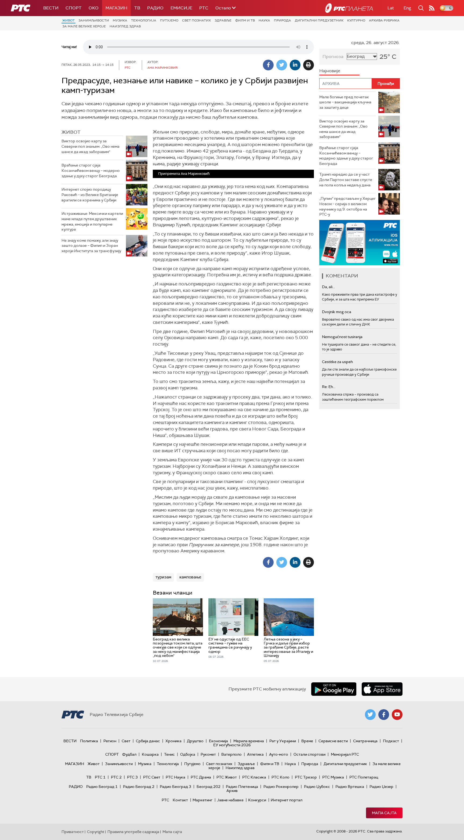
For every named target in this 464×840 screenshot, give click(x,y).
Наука (264, 20)
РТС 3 (132, 777)
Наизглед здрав (125, 26)
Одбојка (187, 754)
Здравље (223, 20)
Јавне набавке (230, 800)
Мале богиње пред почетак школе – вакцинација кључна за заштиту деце (345, 102)
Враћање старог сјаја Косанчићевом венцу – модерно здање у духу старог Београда (90, 170)
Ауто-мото (278, 754)
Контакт (180, 800)
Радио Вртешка (349, 786)
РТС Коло (280, 777)
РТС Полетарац (363, 777)
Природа (282, 20)
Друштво (195, 740)
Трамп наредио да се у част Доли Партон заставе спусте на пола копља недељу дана (345, 179)
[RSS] (431, 8)
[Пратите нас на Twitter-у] (370, 714)
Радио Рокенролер (281, 786)
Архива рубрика (384, 20)
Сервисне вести (333, 740)
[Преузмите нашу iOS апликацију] (382, 689)
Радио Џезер (381, 786)
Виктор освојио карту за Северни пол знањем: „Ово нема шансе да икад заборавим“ (90, 146)
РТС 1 (100, 777)
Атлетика (255, 754)
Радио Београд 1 (102, 786)
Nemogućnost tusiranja (342, 336)
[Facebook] (268, 65)
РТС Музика (333, 777)
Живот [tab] (71, 132)
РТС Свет (151, 777)
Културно (356, 20)
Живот (68, 20)
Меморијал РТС (345, 754)
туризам (163, 577)
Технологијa (143, 20)
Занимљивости (93, 20)
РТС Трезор (306, 777)
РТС (203, 8)
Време (307, 740)
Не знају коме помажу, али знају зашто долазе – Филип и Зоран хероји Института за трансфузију (91, 245)
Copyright (95, 831)
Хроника (173, 740)
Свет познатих (196, 20)
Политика (89, 740)
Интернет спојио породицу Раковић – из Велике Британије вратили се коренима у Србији (89, 194)
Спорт (74, 8)
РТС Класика (254, 777)
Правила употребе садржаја (133, 831)
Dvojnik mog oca (336, 311)
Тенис (169, 754)
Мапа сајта (384, 812)
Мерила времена (248, 740)
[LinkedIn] (295, 65)
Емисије (181, 8)
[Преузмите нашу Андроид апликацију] (333, 689)
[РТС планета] (349, 8)
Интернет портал (286, 800)
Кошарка (150, 754)
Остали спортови (309, 754)
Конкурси (257, 800)
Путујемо (169, 20)
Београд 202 (208, 786)
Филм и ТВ (245, 20)
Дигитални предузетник (319, 20)
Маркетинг (202, 800)
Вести (51, 8)
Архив (232, 790)
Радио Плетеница (242, 786)
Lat (390, 8)
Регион (109, 740)
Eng (407, 8)
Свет (126, 740)
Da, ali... (328, 286)
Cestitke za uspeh (337, 361)
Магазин (116, 8)
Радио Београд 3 (175, 786)
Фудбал (129, 754)
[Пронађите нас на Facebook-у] (383, 714)
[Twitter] (281, 65)
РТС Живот (226, 777)
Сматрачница (365, 740)
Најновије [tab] (329, 71)
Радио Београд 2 (138, 786)
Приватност (72, 831)
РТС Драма (201, 777)
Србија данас (148, 740)
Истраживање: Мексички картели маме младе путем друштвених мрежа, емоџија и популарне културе (92, 221)
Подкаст (391, 740)
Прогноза (332, 56)
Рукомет (208, 754)
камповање (190, 577)
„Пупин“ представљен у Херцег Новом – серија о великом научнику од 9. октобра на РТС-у (347, 206)
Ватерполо (231, 754)
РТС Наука (175, 777)
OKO (94, 8)
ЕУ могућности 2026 (232, 745)
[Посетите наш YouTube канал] (397, 714)
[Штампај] (308, 65)
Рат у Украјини (282, 740)
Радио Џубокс (317, 786)
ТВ (137, 8)
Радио (155, 8)
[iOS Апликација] (359, 242)
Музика (120, 20)
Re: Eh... (328, 386)
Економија (218, 740)
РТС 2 (116, 777)
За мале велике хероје (84, 26)
